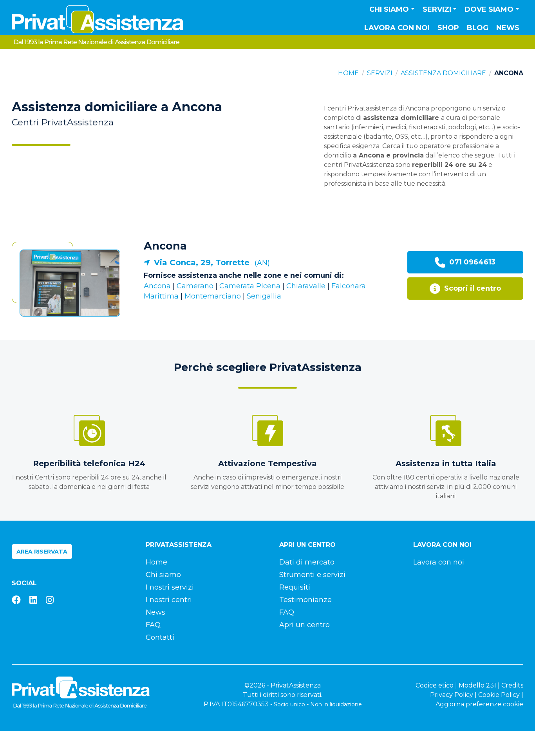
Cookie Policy (499, 694)
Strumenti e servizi (312, 574)
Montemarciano (212, 296)
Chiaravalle (305, 286)
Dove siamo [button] (489, 9)
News (507, 28)
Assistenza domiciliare (443, 73)
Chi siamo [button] (389, 9)
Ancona (165, 245)
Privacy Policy (451, 694)
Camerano (195, 286)
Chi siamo (163, 574)
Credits (512, 685)
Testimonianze (305, 599)
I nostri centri (169, 599)
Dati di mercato (306, 562)
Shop (448, 28)
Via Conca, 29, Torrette (201, 262)
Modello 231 (477, 685)
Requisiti (294, 587)
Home (348, 73)
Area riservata (41, 551)
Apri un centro (304, 625)
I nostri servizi (170, 587)
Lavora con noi (397, 28)
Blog (477, 28)
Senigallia (264, 296)
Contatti (160, 637)
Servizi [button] (437, 9)
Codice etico (435, 685)
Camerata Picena (249, 286)
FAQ (153, 625)
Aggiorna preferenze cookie (479, 704)
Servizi (379, 73)
